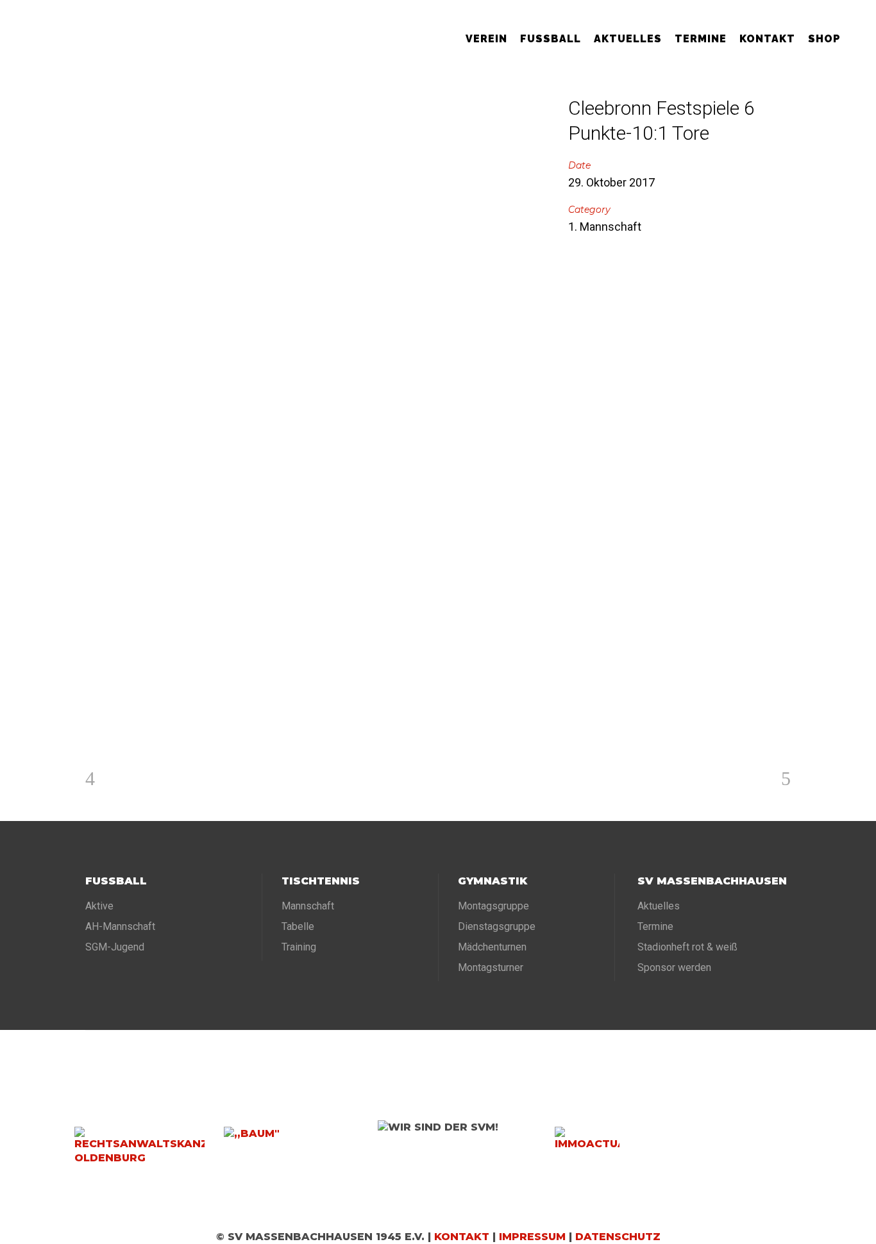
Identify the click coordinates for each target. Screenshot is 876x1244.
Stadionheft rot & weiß (687, 947)
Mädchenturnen (492, 947)
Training (299, 947)
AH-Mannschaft (120, 926)
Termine (655, 926)
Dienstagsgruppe (496, 926)
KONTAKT (461, 1237)
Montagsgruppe (493, 906)
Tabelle (298, 926)
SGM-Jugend (114, 947)
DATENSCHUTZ (618, 1237)
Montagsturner (490, 967)
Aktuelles (658, 906)
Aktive (99, 906)
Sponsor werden (674, 967)
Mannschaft (308, 906)
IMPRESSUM (532, 1237)
